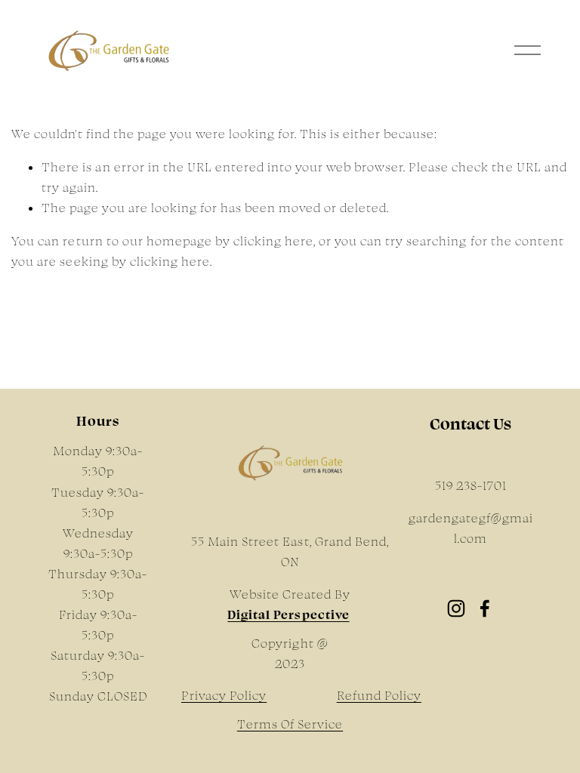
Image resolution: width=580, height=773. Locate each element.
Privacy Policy (224, 695)
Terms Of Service (290, 723)
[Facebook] (485, 608)
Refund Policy (379, 695)
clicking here (273, 240)
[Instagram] (456, 608)
